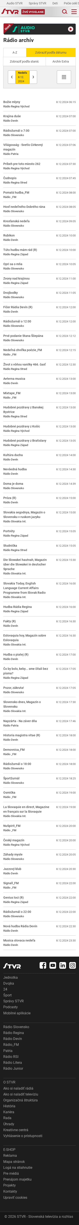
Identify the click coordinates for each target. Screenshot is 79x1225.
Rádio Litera (12, 1062)
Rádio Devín (12, 1039)
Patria (8, 1051)
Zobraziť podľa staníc (24, 61)
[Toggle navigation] (74, 12)
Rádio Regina (13, 1033)
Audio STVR (15, 3)
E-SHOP (9, 1150)
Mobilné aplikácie (17, 1013)
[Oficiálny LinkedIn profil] (62, 965)
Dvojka (8, 983)
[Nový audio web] (40, 29)
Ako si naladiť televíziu (20, 1094)
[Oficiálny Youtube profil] (52, 965)
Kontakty (10, 1191)
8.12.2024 (22, 77)
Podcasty (10, 1007)
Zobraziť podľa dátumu (50, 52)
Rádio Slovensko (16, 1027)
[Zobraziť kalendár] (64, 77)
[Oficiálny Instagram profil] (72, 965)
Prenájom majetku (17, 1179)
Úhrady (8, 1124)
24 (5, 989)
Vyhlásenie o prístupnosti (22, 1136)
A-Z (15, 52)
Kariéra (8, 1112)
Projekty (9, 1185)
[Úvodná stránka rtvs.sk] (10, 12)
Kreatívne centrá (15, 1130)
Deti (55, 3)
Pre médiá (11, 1173)
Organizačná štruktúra (20, 1100)
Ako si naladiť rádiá (18, 1088)
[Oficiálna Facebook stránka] (43, 965)
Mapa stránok (14, 1162)
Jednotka (10, 977)
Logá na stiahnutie (17, 1168)
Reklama (10, 1155)
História (9, 1106)
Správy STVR (38, 3)
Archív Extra (60, 61)
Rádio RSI (10, 1057)
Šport (7, 995)
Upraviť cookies (15, 1197)
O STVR (9, 1082)
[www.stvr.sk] (12, 966)
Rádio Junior (13, 1068)
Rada (7, 1118)
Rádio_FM (11, 1045)
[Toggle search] (64, 12)
